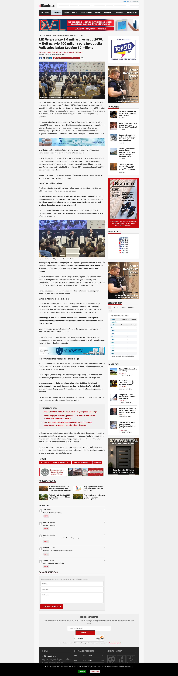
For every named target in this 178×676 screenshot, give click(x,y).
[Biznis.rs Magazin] (123, 199)
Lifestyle (119, 13)
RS (110, 307)
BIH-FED (131, 307)
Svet (75, 660)
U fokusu (107, 13)
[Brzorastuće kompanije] (121, 660)
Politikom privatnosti (115, 643)
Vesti (66, 13)
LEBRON (46, 535)
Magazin (130, 13)
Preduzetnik (86, 13)
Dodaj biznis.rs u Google (23, 42)
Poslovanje (79, 52)
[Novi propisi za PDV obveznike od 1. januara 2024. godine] (113, 397)
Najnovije (45, 13)
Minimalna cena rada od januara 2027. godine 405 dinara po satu (127, 113)
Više (82, 58)
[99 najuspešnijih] (111, 660)
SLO (114, 307)
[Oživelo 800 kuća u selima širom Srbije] (113, 371)
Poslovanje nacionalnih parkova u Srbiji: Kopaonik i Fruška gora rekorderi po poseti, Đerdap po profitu (127, 152)
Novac (74, 13)
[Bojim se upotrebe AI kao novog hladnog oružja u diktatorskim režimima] (113, 411)
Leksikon (57, 13)
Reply (46, 516)
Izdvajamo (70, 52)
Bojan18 (46, 522)
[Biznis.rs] (49, 656)
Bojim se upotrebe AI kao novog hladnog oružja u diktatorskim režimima (127, 410)
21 (131, 375)
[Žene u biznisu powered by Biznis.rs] (130, 660)
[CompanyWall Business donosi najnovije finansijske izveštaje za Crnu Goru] (113, 425)
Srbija (90, 655)
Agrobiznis (42, 52)
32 (132, 403)
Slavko (45, 560)
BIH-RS (123, 307)
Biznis (97, 13)
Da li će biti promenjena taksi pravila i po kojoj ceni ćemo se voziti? (127, 382)
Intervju (122, 414)
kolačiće (53, 666)
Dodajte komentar (48, 572)
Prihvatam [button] (82, 671)
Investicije (62, 52)
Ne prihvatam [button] (95, 671)
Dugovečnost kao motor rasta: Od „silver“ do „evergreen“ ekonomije (70, 412)
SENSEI (46, 548)
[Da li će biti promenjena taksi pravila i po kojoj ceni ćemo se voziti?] (113, 383)
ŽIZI (44, 510)
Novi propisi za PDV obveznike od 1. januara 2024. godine (127, 396)
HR (118, 307)
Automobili (122, 387)
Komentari (44, 505)
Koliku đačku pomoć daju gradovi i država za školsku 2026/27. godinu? (128, 125)
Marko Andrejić (56, 54)
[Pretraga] (136, 12)
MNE (110, 311)
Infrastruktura (52, 52)
